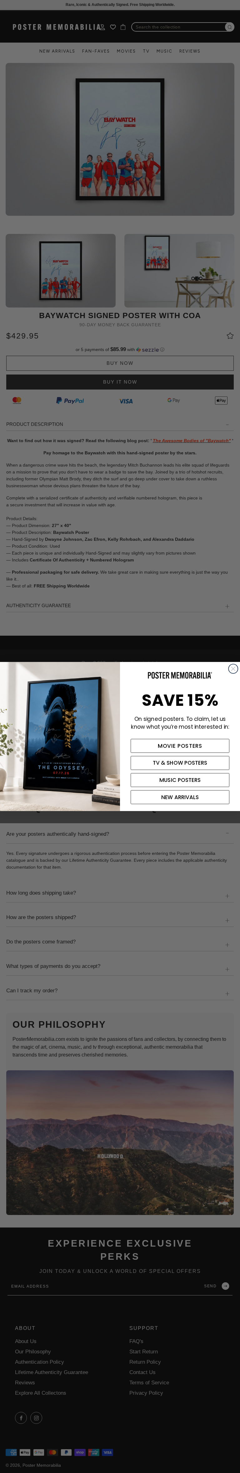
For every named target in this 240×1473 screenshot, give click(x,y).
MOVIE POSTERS (180, 746)
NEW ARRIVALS (180, 797)
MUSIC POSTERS (180, 780)
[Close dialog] (233, 669)
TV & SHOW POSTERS (180, 763)
